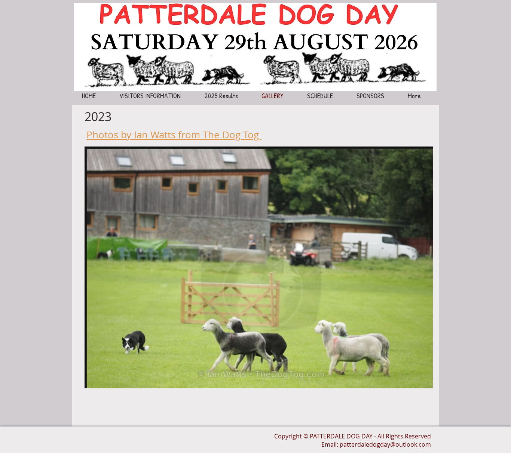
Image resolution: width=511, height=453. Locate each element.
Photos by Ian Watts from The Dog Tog (173, 134)
